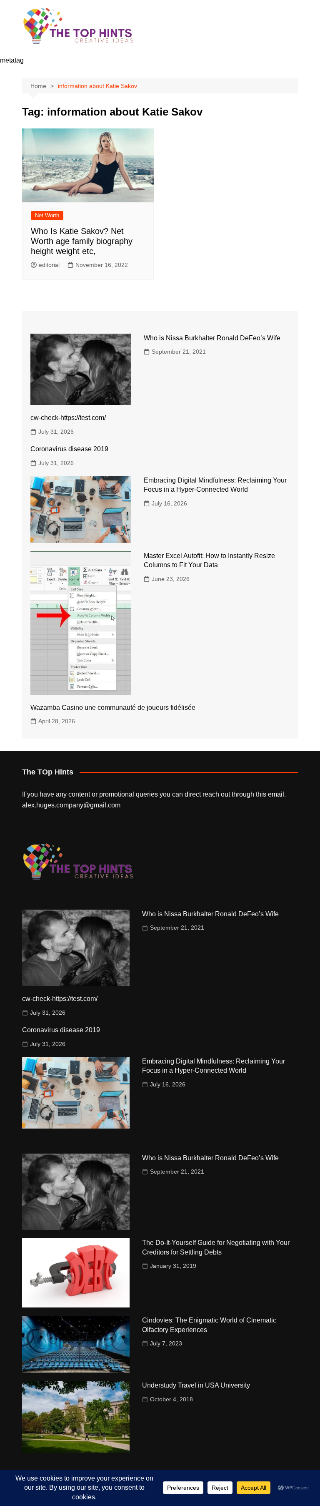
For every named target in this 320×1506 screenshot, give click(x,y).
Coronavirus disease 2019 (69, 449)
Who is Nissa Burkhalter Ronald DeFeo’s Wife (212, 338)
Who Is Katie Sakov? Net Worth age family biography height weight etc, (81, 241)
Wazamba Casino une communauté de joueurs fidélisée (112, 707)
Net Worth (47, 215)
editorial (49, 264)
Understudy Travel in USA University (196, 1385)
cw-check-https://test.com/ (68, 417)
